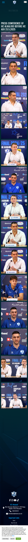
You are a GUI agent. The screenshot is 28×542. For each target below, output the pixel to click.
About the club (14, 523)
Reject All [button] (12, 538)
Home (14, 520)
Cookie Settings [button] (5, 538)
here (13, 536)
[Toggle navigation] (5, 2)
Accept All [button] (18, 538)
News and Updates (14, 525)
